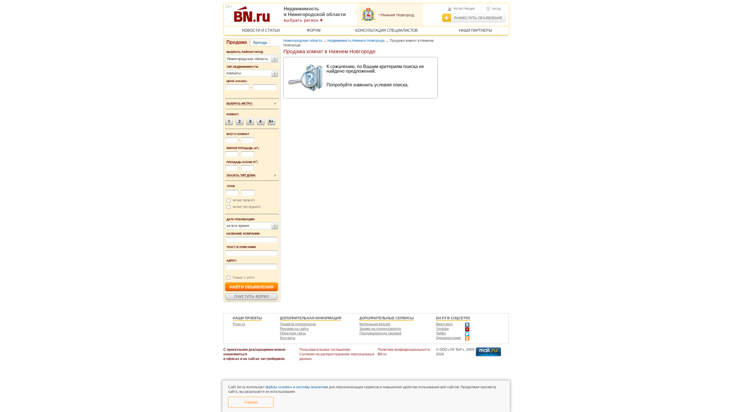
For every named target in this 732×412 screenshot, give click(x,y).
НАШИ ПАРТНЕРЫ (475, 30)
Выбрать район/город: (245, 52)
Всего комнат (237, 134)
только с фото (243, 277)
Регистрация (464, 8)
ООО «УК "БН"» (451, 350)
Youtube (442, 328)
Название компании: (243, 233)
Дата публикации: (240, 219)
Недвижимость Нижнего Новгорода (356, 41)
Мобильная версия (374, 324)
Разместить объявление (478, 18)
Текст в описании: (241, 247)
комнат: (232, 114)
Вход (496, 8)
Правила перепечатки (298, 324)
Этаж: (231, 186)
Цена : (236, 81)
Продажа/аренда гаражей (380, 333)
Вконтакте (444, 324)
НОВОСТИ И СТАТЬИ (261, 30)
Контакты (287, 338)
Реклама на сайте (294, 328)
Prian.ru (239, 324)
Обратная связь (293, 333)
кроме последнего (246, 207)
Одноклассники (448, 338)
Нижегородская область (302, 41)
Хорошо (251, 402)
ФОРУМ (314, 30)
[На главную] (280, 16)
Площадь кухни (242, 162)
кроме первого (244, 200)
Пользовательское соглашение (324, 350)
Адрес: (231, 260)
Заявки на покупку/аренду (380, 328)
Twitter (441, 333)
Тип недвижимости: (242, 66)
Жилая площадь (243, 148)
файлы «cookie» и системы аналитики (297, 387)
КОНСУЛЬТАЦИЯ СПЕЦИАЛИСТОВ (386, 30)
